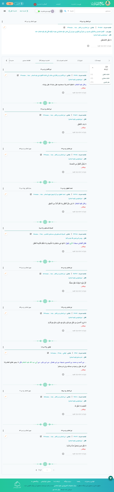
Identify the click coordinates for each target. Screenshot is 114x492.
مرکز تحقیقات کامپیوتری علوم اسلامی (65, 486)
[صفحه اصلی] (101, 3)
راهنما (78, 481)
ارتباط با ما (57, 481)
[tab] (85, 21)
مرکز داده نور (56, 489)
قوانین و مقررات (89, 481)
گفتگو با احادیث (40, 4)
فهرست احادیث (76, 4)
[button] (100, 68)
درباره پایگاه (67, 481)
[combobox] (93, 11)
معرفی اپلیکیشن (46, 481)
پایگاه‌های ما (34, 481)
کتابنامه (58, 4)
